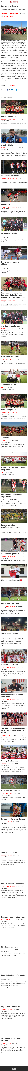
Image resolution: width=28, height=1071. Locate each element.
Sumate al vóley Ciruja (10, 633)
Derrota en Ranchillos (10, 356)
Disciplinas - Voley (5, 636)
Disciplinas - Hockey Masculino (9, 13)
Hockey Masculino (10, 85)
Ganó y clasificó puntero (11, 761)
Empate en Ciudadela (10, 603)
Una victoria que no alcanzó (12, 554)
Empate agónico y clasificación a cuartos (10, 526)
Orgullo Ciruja (7, 145)
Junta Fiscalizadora (9, 385)
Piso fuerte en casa (9, 947)
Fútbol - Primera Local (6, 359)
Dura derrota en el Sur (10, 791)
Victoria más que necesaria (12, 884)
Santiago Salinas (8, 16)
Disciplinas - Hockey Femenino (9, 556)
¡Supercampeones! (9, 116)
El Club (2, 387)
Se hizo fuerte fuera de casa (13, 819)
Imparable (5, 204)
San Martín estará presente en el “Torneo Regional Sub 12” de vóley (14, 730)
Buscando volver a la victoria (13, 917)
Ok (14, 1069)
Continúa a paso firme (10, 176)
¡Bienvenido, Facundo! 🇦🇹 (11, 580)
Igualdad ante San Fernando (13, 975)
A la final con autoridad (10, 326)
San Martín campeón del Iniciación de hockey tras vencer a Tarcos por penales (13, 295)
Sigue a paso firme (9, 852)
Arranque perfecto (9, 233)
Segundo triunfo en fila (10, 1007)
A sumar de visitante (9, 665)
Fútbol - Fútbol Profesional (8, 606)
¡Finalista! (5, 438)
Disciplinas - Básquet (6, 822)
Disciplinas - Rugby (6, 440)
